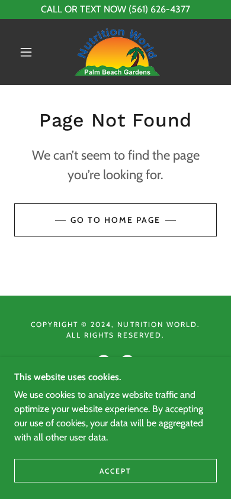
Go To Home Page (115, 220)
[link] (117, 52)
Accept (115, 470)
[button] (26, 52)
